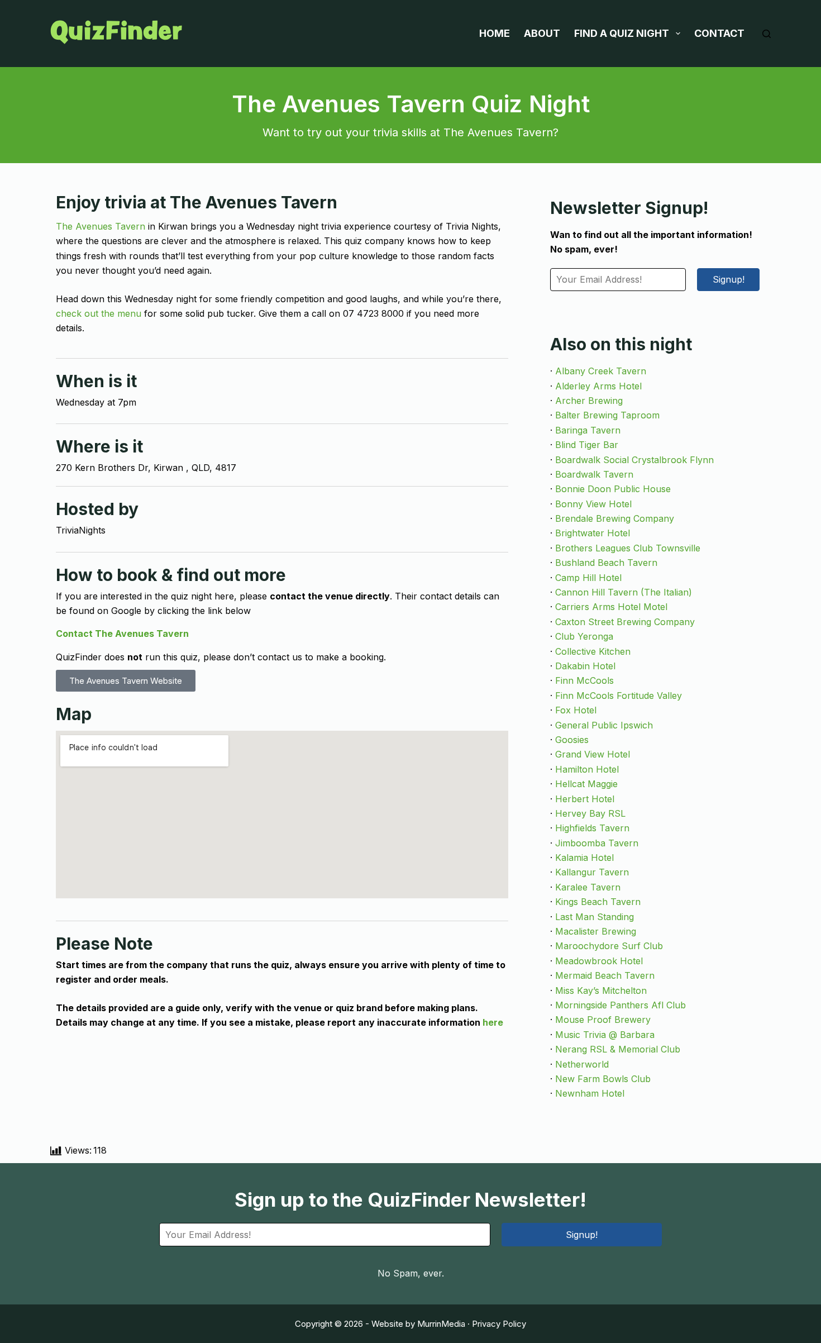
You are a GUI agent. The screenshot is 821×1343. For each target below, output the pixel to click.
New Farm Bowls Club (603, 1078)
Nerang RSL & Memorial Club (617, 1049)
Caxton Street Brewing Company (625, 621)
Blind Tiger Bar (586, 444)
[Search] (766, 34)
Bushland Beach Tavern (606, 562)
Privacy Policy (499, 1323)
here (493, 1022)
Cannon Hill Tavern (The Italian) (623, 592)
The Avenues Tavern (100, 226)
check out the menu (98, 313)
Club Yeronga (584, 636)
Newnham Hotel (589, 1093)
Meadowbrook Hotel (599, 960)
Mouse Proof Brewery (603, 1019)
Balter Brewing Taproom (607, 415)
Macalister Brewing (595, 931)
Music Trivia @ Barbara (605, 1034)
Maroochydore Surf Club (609, 945)
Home (494, 33)
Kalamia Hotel (584, 857)
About (542, 33)
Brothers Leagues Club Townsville (627, 548)
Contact (719, 33)
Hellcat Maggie (586, 783)
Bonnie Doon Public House (613, 488)
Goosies (572, 739)
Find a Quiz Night (621, 33)
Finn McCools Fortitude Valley (618, 695)
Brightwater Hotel (592, 533)
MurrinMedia (441, 1323)
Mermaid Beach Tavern (605, 975)
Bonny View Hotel (593, 503)
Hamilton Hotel (587, 769)
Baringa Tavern (587, 430)
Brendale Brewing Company (614, 518)
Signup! (728, 279)
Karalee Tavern (587, 887)
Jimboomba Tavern (596, 843)
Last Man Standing (594, 916)
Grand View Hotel (592, 754)
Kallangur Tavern (592, 872)
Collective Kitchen (593, 651)
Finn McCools (584, 680)
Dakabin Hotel (585, 665)
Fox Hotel (575, 710)
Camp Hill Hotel (588, 577)
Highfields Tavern (592, 828)
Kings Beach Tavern (598, 901)
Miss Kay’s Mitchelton (601, 990)
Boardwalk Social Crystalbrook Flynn (634, 459)
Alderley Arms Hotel (598, 386)
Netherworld (582, 1064)
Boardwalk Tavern (594, 474)
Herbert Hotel (584, 798)
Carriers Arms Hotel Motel (611, 606)
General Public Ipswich (604, 725)
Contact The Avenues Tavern (122, 633)
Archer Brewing (589, 400)
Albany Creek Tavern (600, 371)
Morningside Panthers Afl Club (620, 1005)
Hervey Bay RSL (590, 813)
